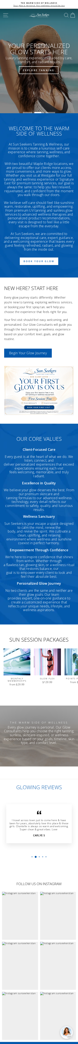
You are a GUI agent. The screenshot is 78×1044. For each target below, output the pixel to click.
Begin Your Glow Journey (28, 353)
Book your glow (39, 261)
